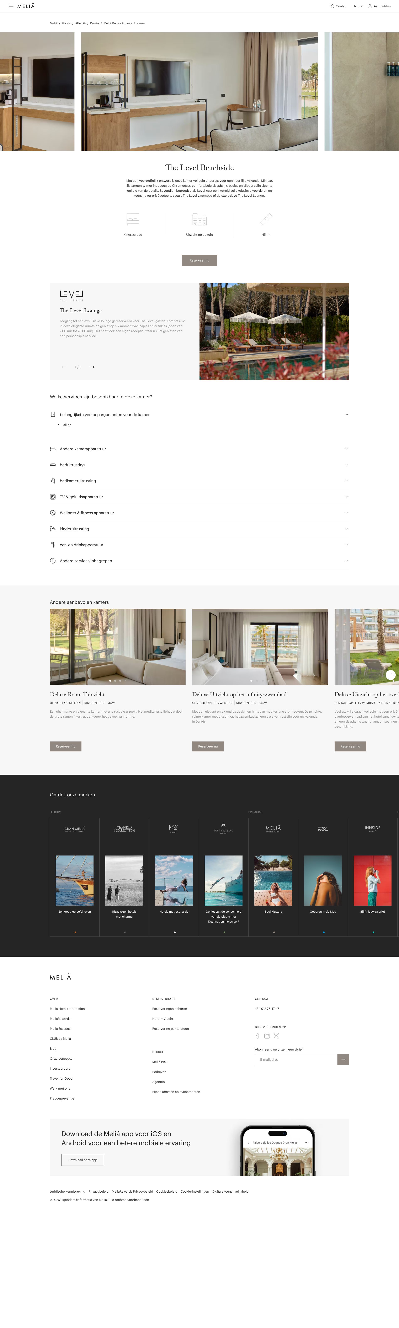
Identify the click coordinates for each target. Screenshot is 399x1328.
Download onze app (82, 1160)
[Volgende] (91, 367)
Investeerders (60, 1068)
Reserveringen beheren (169, 1009)
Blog (53, 1049)
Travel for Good (61, 1078)
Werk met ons (60, 1088)
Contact (262, 999)
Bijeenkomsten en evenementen (176, 1092)
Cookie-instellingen (195, 1191)
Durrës (94, 23)
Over (54, 999)
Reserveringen (164, 999)
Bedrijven (159, 1072)
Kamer (141, 23)
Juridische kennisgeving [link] (67, 1191)
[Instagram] (267, 1036)
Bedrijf (158, 1052)
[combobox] (358, 6)
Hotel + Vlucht (162, 1019)
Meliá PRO (159, 1062)
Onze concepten (62, 1058)
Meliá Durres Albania (118, 23)
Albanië (80, 23)
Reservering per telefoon (170, 1029)
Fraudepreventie (62, 1098)
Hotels (66, 23)
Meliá (53, 23)
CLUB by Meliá (60, 1039)
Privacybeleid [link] (98, 1191)
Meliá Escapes (60, 1029)
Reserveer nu (199, 260)
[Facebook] (258, 1036)
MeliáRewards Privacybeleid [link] (132, 1191)
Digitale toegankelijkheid (230, 1191)
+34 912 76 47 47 (267, 1009)
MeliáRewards (60, 1019)
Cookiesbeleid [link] (166, 1191)
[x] (276, 1036)
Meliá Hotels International (68, 1009)
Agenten (158, 1082)
